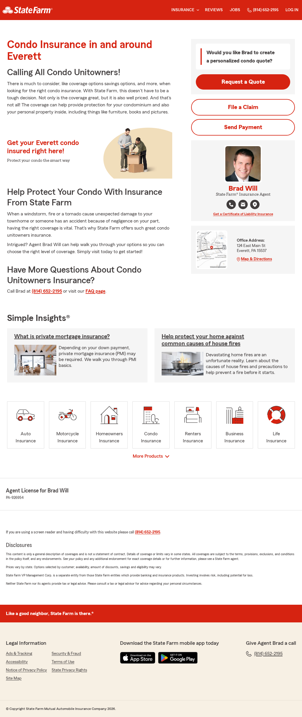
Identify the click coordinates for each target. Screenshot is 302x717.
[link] (27, 10)
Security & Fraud (66, 654)
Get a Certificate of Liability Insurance (243, 214)
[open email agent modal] (243, 205)
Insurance (182, 10)
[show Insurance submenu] (196, 10)
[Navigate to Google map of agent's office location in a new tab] (255, 204)
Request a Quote (243, 82)
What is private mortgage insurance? (62, 336)
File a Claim (243, 107)
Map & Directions (256, 259)
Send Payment (243, 127)
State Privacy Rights (69, 670)
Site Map (14, 678)
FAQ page (95, 291)
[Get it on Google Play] (178, 658)
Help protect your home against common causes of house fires (203, 340)
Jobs (235, 10)
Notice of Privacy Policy (26, 670)
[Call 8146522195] (231, 204)
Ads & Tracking (19, 654)
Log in (291, 10)
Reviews (214, 10)
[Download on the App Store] (137, 658)
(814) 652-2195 (265, 10)
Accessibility (17, 662)
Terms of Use (63, 662)
